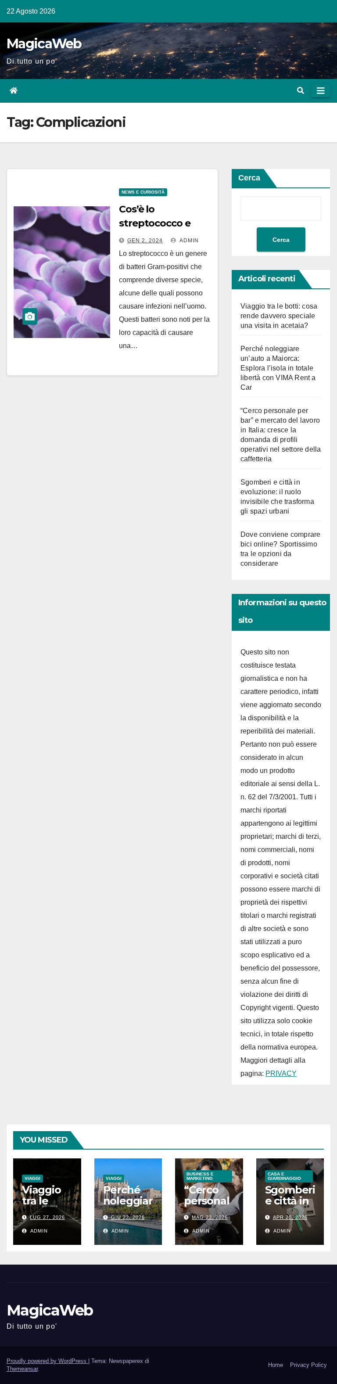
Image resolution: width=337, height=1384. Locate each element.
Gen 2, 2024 (145, 240)
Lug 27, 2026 (47, 1217)
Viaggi (32, 1178)
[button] (300, 90)
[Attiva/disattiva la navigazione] (320, 90)
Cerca (249, 177)
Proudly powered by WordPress (47, 1361)
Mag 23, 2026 (210, 1217)
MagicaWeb (44, 44)
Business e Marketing (200, 1176)
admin (188, 240)
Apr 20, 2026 (290, 1217)
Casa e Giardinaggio (284, 1176)
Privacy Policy (308, 1365)
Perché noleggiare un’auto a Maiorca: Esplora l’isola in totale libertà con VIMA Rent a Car (278, 368)
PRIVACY (281, 1073)
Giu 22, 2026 (128, 1217)
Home (275, 1365)
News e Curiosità (143, 192)
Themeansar (22, 1369)
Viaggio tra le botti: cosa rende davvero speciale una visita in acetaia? (278, 315)
